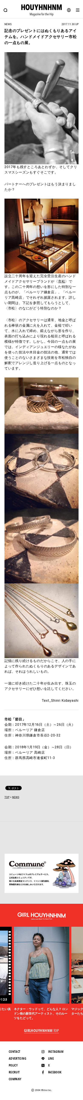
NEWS (15, 797)
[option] (41, 973)
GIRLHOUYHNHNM (41, 1031)
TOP (6, 797)
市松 (61, 281)
